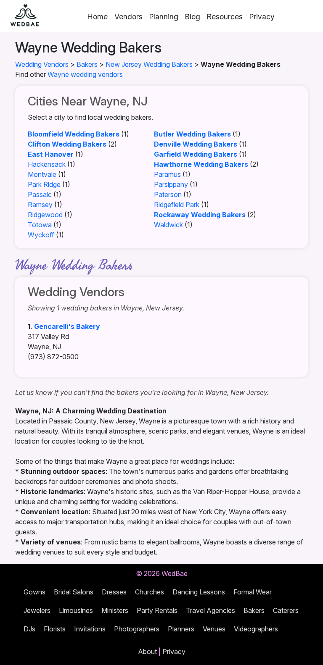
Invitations (90, 629)
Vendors (128, 16)
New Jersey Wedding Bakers (149, 64)
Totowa (40, 225)
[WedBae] (21, 16)
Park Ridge (44, 184)
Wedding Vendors (42, 64)
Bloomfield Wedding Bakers (73, 134)
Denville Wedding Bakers (195, 144)
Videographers (256, 629)
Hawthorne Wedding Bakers (201, 164)
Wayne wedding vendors (85, 74)
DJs (29, 629)
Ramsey (40, 204)
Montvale (42, 174)
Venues (214, 629)
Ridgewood (45, 214)
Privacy (262, 16)
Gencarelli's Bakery (67, 326)
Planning (163, 16)
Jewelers (37, 610)
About (147, 651)
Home (97, 16)
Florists (55, 629)
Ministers (114, 610)
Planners (181, 629)
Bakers (87, 64)
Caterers (286, 610)
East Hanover (51, 154)
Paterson (168, 194)
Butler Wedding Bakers (192, 134)
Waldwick (168, 225)
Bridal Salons (73, 592)
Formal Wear (252, 592)
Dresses (114, 592)
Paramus (167, 174)
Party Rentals (157, 610)
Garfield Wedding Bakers (195, 154)
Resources (225, 16)
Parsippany (171, 184)
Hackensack (47, 164)
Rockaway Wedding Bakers (200, 214)
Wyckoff (41, 235)
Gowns (34, 592)
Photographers (136, 629)
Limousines (76, 610)
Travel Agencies (210, 610)
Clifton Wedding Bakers (67, 144)
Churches (149, 592)
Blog (192, 16)
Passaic (40, 194)
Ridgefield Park (176, 204)
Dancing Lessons (198, 592)
